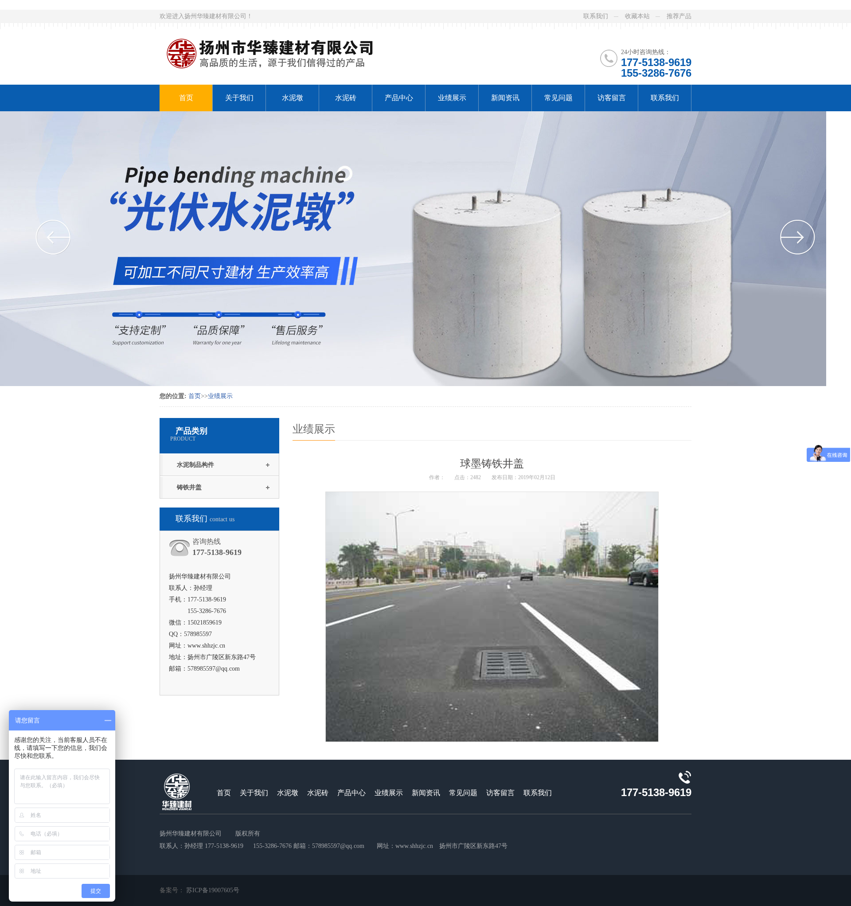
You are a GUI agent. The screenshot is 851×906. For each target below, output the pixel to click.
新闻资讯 (505, 98)
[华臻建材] (283, 48)
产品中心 (399, 98)
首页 (186, 98)
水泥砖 (345, 98)
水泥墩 (292, 98)
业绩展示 (452, 98)
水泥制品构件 (195, 464)
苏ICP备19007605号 (212, 890)
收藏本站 (637, 16)
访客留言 (611, 98)
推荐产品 (679, 16)
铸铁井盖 (189, 487)
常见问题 (558, 98)
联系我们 (595, 16)
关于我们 (239, 98)
